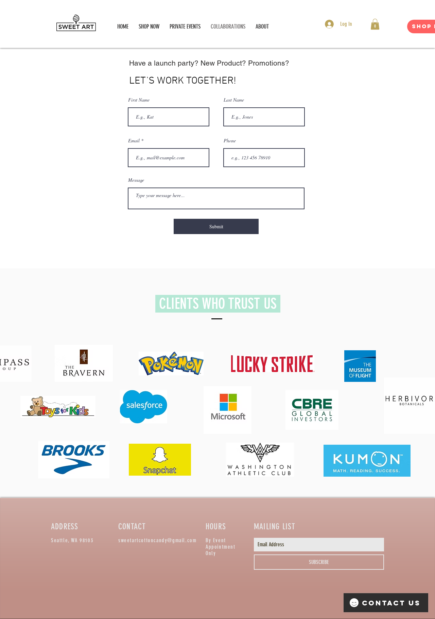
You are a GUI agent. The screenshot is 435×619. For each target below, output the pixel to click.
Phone (230, 140)
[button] (375, 24)
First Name (139, 100)
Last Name (234, 100)
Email (134, 140)
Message (136, 180)
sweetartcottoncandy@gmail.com (157, 540)
